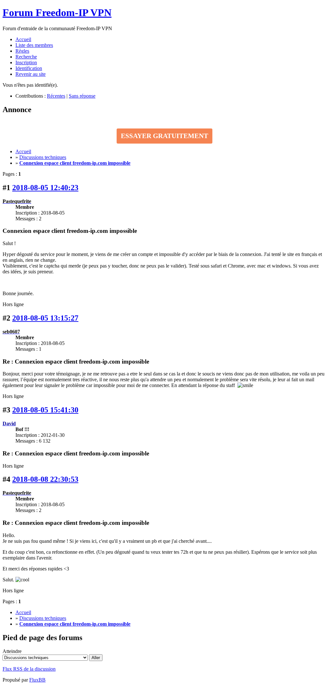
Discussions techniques (42, 157)
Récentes (56, 96)
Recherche (26, 56)
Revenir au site (30, 74)
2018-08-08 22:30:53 (45, 479)
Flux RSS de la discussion (29, 669)
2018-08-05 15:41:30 (45, 410)
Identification (28, 68)
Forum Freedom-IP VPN (57, 12)
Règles (22, 51)
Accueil (23, 39)
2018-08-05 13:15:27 (45, 318)
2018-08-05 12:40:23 (45, 187)
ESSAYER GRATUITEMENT (164, 136)
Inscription (26, 62)
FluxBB (37, 680)
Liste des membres (34, 45)
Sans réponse (82, 96)
